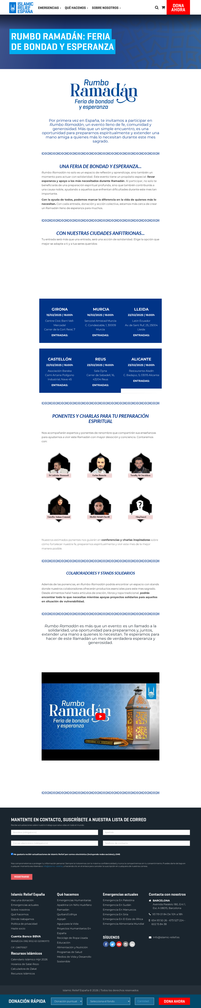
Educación (63, 942)
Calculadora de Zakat (24, 968)
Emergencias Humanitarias (74, 900)
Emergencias (49, 8)
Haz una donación (22, 900)
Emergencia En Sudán (117, 904)
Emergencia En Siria (115, 914)
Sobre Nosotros (105, 8)
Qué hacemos (20, 914)
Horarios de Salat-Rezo (25, 964)
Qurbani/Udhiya (67, 914)
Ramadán (63, 909)
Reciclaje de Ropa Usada (72, 937)
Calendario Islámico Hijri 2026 (29, 959)
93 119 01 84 (159, 914)
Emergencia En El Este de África (123, 919)
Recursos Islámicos (23, 973)
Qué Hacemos (76, 8)
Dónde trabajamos (22, 919)
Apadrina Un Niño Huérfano (74, 904)
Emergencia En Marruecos (119, 909)
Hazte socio (18, 928)
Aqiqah (61, 919)
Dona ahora (178, 8)
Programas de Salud (69, 952)
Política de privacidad (24, 923)
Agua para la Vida (67, 923)
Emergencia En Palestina (118, 900)
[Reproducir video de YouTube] (100, 716)
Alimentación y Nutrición (72, 947)
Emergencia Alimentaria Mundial (123, 923)
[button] (163, 7)
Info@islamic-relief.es (53, 866)
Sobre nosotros (20, 909)
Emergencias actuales (25, 904)
